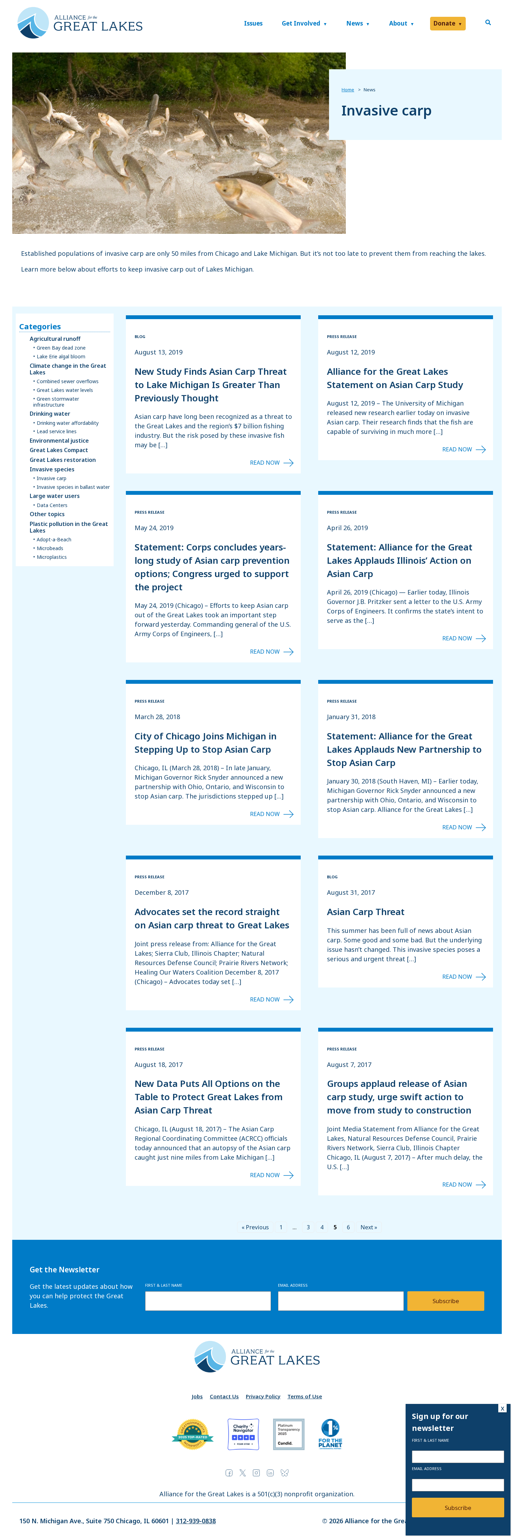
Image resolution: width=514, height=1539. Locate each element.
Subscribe (446, 1301)
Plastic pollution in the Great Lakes (69, 527)
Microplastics (52, 557)
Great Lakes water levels (65, 390)
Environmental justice (59, 440)
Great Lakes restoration (63, 460)
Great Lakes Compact (59, 450)
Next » (368, 1227)
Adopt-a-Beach (54, 540)
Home (348, 89)
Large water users (55, 496)
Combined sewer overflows (68, 382)
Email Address (293, 1285)
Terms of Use (304, 1396)
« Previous (255, 1227)
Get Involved (301, 23)
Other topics (47, 514)
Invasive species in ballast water (73, 487)
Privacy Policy (263, 1396)
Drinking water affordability (68, 423)
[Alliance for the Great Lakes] (79, 36)
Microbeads (50, 548)
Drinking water (50, 413)
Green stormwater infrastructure (56, 402)
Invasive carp (51, 479)
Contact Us (224, 1396)
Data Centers (52, 505)
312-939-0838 (196, 1521)
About (398, 23)
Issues (253, 23)
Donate (444, 23)
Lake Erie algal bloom (61, 357)
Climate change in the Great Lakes (68, 369)
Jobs (197, 1396)
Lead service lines (57, 432)
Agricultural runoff (55, 339)
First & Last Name (163, 1285)
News (354, 23)
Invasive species (52, 469)
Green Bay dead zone (61, 348)
